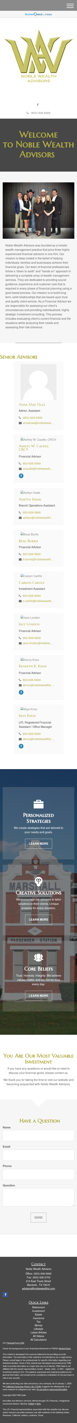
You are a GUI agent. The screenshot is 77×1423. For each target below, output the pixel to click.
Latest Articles (39, 1332)
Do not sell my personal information (52, 1389)
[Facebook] (37, 105)
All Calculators (38, 1339)
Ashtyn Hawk (30, 499)
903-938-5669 (32, 463)
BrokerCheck (65, 1348)
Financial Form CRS (15, 1342)
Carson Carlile (32, 582)
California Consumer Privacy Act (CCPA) (23, 1386)
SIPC (38, 1403)
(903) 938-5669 (40, 113)
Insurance (38, 1318)
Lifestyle (38, 1329)
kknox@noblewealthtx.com (38, 685)
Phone (7, 1166)
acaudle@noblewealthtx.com (38, 468)
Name (7, 1127)
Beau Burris (28, 541)
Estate (38, 1314)
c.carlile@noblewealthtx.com (38, 601)
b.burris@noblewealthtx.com (38, 559)
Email (6, 1147)
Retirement (38, 1307)
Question (9, 1185)
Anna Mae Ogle (32, 404)
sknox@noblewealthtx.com (38, 739)
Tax (39, 1321)
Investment (38, 1311)
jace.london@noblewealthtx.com (38, 643)
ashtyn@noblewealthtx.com (38, 517)
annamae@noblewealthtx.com (38, 423)
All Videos (38, 1336)
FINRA (31, 1403)
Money (38, 1325)
